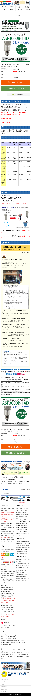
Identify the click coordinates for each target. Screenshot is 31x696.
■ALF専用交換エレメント (18, 389)
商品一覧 (4, 6)
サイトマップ (3, 691)
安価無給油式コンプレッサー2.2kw (9, 263)
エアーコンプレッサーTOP (5, 15)
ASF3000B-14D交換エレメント (11, 230)
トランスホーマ (22, 263)
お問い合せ (19, 9)
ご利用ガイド (12, 9)
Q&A (4, 9)
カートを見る (27, 9)
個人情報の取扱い (4, 689)
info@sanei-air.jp (10, 479)
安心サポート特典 (19, 7)
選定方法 (12, 6)
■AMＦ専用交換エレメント (16, 391)
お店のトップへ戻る (4, 679)
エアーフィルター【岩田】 (16, 15)
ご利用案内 (3, 684)
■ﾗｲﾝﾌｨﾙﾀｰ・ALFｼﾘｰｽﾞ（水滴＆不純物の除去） (12, 379)
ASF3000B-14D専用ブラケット (11, 236)
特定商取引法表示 (4, 686)
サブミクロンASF (25, 15)
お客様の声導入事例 (27, 7)
